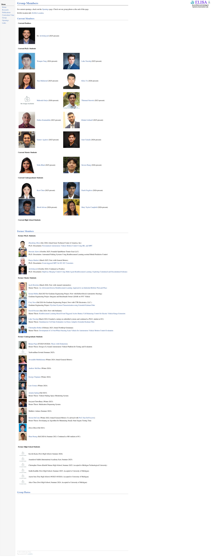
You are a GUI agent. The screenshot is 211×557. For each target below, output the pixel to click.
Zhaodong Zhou (34, 243)
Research (5, 10)
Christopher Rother (35, 327)
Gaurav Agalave (42, 139)
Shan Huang (33, 436)
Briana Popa (33, 344)
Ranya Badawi (34, 260)
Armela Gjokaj (34, 393)
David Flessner (34, 310)
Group (4, 17)
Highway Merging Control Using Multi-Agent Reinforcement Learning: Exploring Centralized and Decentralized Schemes (84, 271)
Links (4, 23)
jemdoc (30, 554)
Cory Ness (32, 302)
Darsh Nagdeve (86, 190)
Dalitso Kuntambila (43, 120)
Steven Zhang (86, 165)
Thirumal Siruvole (87, 100)
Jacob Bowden (34, 285)
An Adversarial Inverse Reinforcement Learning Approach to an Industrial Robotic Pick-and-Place (73, 288)
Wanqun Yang (42, 61)
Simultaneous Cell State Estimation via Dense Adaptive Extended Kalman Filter (67, 322)
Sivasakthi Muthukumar (37, 359)
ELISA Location (38, 13)
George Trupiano (34, 377)
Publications (6, 12)
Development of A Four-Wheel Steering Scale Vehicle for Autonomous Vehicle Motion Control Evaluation (76, 330)
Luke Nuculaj (86, 61)
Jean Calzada (86, 139)
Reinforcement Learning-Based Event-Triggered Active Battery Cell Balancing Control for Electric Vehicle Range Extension (82, 313)
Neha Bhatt (41, 165)
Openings (5, 20)
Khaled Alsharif (87, 120)
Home (4, 7)
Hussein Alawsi (34, 251)
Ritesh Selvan (41, 207)
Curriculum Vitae (8, 15)
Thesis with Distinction (59, 344)
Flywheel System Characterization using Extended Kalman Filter (72, 305)
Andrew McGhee (35, 368)
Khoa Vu (84, 81)
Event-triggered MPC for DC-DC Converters (57, 263)
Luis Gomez (33, 385)
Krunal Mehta (33, 293)
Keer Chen (40, 190)
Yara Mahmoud (42, 81)
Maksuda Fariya (42, 100)
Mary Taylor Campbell (89, 207)
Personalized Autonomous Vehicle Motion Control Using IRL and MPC (67, 245)
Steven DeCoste (34, 417)
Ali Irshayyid (44, 36)
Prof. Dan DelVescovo (86, 417)
